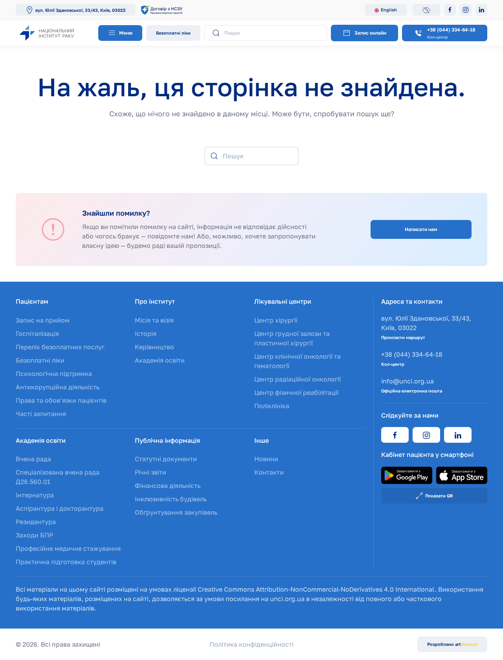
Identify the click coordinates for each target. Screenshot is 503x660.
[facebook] (395, 435)
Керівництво (154, 347)
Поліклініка (271, 406)
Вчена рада (33, 459)
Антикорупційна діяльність (57, 387)
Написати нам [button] (421, 229)
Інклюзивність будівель (171, 499)
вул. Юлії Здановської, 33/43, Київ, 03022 (80, 10)
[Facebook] (450, 10)
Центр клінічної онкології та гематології (297, 361)
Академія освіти (160, 360)
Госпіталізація (37, 333)
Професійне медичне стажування (68, 548)
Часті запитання (41, 414)
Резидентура (36, 522)
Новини (266, 459)
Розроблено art (452, 644)
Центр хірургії (275, 320)
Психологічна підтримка (54, 374)
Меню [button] (125, 33)
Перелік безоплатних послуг (60, 347)
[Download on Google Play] (406, 474)
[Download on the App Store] (461, 474)
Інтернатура (35, 495)
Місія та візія (154, 320)
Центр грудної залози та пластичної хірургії (292, 338)
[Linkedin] (481, 10)
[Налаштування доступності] (426, 10)
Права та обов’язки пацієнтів (61, 400)
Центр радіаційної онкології (297, 379)
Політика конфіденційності (251, 644)
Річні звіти (150, 472)
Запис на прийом (43, 320)
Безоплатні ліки (173, 32)
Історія (145, 333)
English (389, 9)
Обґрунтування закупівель (176, 512)
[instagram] (426, 435)
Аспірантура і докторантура (59, 508)
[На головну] (55, 33)
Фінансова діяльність (167, 486)
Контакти (269, 472)
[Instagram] (466, 10)
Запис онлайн (370, 33)
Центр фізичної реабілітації (296, 392)
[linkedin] (458, 435)
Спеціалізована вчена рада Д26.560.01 (57, 477)
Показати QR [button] (439, 495)
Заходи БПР (34, 535)
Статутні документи (166, 459)
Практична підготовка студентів (66, 562)
